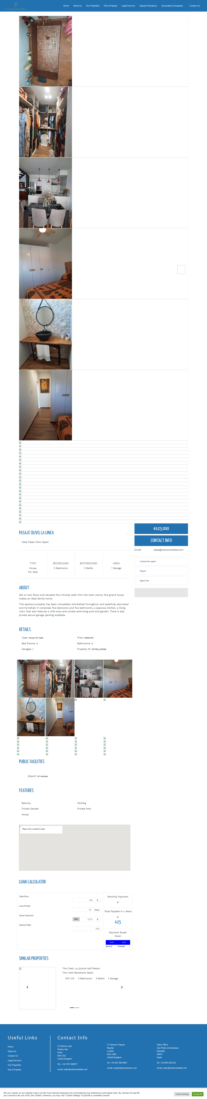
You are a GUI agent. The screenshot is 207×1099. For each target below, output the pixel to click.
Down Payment (26, 915)
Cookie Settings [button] (182, 1094)
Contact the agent (147, 561)
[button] (27, 987)
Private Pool (84, 808)
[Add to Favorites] (127, 533)
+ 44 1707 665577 (69, 1064)
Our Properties (93, 6)
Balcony (26, 803)
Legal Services (128, 6)
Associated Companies (172, 6)
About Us (77, 6)
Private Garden (30, 808)
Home (66, 6)
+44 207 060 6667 (119, 1062)
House (25, 814)
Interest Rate (25, 925)
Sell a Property (110, 6)
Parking (81, 803)
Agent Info (144, 581)
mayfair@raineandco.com (125, 1068)
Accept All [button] (197, 1094)
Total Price (24, 896)
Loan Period (24, 906)
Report (142, 571)
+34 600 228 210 (168, 1062)
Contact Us (195, 6)
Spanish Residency (148, 6)
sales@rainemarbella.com (168, 549)
